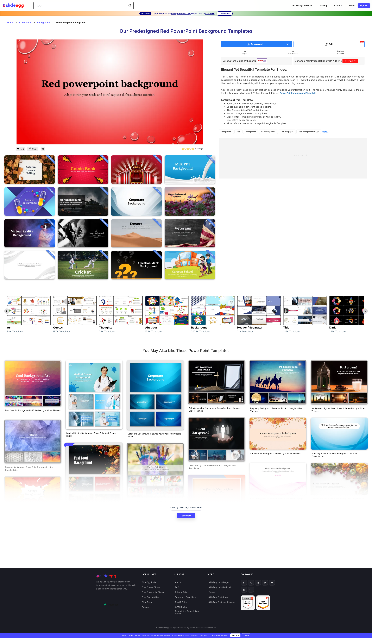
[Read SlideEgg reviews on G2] (248, 602)
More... (325, 131)
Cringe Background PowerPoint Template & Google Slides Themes (32, 525)
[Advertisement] (293, 158)
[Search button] (129, 5)
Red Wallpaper (287, 132)
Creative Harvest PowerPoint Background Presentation (337, 498)
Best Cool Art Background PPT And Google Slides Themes (33, 410)
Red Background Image (309, 132)
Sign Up (364, 5)
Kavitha (340, 53)
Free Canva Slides (150, 597)
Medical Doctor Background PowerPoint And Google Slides (91, 434)
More (351, 5)
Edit (346, 44)
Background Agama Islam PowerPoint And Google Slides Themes (338, 409)
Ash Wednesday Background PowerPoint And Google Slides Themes (214, 409)
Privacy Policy (182, 592)
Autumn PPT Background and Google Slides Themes (275, 453)
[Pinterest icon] (43, 149)
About (178, 582)
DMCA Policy (181, 602)
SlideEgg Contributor (218, 597)
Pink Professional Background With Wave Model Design (276, 498)
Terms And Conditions (185, 597)
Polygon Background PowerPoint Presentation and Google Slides (29, 468)
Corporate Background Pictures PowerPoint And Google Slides (154, 435)
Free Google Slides (151, 587)
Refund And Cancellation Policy (187, 612)
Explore (338, 5)
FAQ (177, 587)
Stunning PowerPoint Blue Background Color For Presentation (334, 454)
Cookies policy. (222, 635)
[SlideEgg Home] (116, 576)
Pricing (323, 5)
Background (226, 132)
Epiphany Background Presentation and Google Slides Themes (276, 409)
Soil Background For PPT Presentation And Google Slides (93, 561)
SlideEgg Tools (149, 582)
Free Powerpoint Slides (153, 592)
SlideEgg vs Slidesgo (218, 582)
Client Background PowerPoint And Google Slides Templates (212, 466)
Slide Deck (147, 602)
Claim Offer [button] (225, 13)
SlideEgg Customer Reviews (221, 602)
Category (146, 607)
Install (350, 61)
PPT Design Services (302, 5)
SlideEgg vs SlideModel (219, 587)
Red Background (268, 132)
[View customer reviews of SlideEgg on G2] (263, 602)
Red (238, 132)
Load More (186, 515)
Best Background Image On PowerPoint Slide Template (154, 546)
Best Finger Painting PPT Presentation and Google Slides (155, 501)
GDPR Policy (181, 607)
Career (211, 592)
